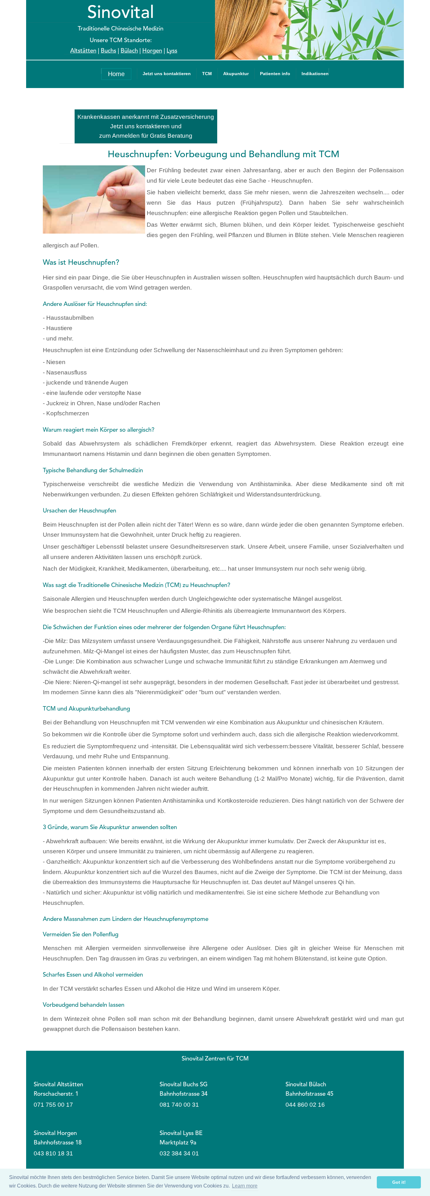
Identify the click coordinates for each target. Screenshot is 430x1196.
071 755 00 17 (53, 1104)
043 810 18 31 (53, 1153)
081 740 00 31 (179, 1104)
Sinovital (120, 13)
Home (116, 73)
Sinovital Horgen (55, 1134)
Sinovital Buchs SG (184, 1085)
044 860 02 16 (305, 1104)
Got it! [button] (399, 1182)
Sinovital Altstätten (58, 1085)
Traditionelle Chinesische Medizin (120, 29)
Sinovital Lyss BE (181, 1134)
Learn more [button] (244, 1185)
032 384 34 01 (179, 1153)
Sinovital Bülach (306, 1085)
